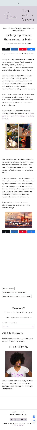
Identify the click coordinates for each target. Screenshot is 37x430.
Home (14, 412)
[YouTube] (25, 419)
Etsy (23, 412)
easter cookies (8, 288)
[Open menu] (18, 3)
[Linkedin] (18, 419)
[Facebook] (11, 419)
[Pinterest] (22, 419)
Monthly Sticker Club (18, 414)
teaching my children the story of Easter (17, 296)
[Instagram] (15, 419)
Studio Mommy (18, 425)
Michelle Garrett (13, 44)
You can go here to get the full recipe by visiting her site (18, 116)
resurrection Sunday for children (14, 292)
